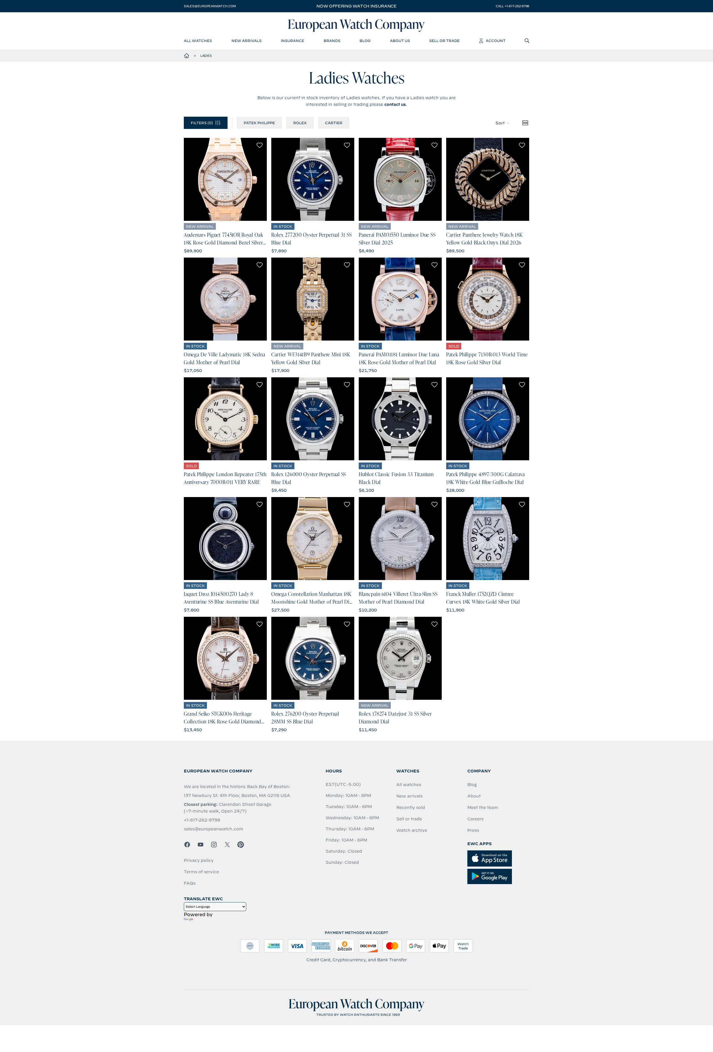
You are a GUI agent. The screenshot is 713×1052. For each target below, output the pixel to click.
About (474, 796)
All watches (408, 784)
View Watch (225, 179)
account (496, 41)
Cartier (333, 123)
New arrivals (409, 796)
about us (400, 40)
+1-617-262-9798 (202, 820)
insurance (292, 40)
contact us (395, 104)
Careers (475, 819)
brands (332, 40)
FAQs (190, 883)
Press (473, 830)
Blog (472, 784)
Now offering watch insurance (356, 6)
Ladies (206, 55)
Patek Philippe (259, 123)
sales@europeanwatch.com (210, 6)
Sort (500, 123)
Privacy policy (199, 860)
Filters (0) (202, 123)
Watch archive (411, 830)
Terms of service (201, 872)
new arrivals (246, 40)
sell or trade (444, 40)
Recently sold (410, 807)
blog (365, 40)
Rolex (300, 123)
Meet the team (482, 807)
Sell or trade (409, 819)
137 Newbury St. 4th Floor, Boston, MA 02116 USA (237, 795)
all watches (198, 40)
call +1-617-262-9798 (512, 6)
